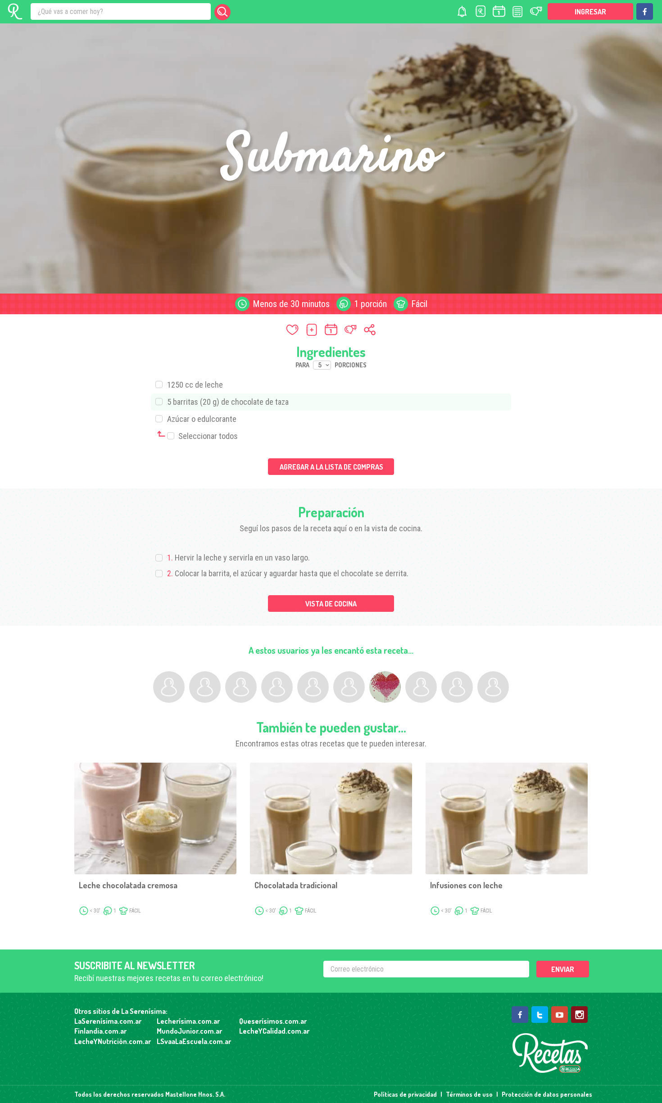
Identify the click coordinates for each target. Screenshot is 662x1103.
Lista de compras (517, 11)
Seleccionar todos (207, 436)
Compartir (369, 329)
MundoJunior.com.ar (189, 1030)
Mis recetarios (480, 11)
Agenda (499, 11)
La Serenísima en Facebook (644, 11)
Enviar (562, 969)
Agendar (331, 329)
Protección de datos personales (547, 1094)
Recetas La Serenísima (550, 1053)
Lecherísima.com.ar (188, 1021)
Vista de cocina (331, 603)
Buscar (222, 12)
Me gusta (292, 329)
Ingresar (590, 11)
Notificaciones (462, 11)
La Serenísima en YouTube (559, 1014)
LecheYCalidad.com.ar (274, 1030)
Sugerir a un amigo (350, 329)
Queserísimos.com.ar (273, 1021)
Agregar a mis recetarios (311, 329)
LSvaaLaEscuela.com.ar (194, 1041)
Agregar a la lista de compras (331, 466)
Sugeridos (536, 11)
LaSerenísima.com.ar (107, 1021)
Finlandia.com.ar (100, 1030)
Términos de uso (469, 1094)
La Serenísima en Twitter (539, 1014)
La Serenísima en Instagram (579, 1014)
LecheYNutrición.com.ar (112, 1041)
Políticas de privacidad (405, 1094)
